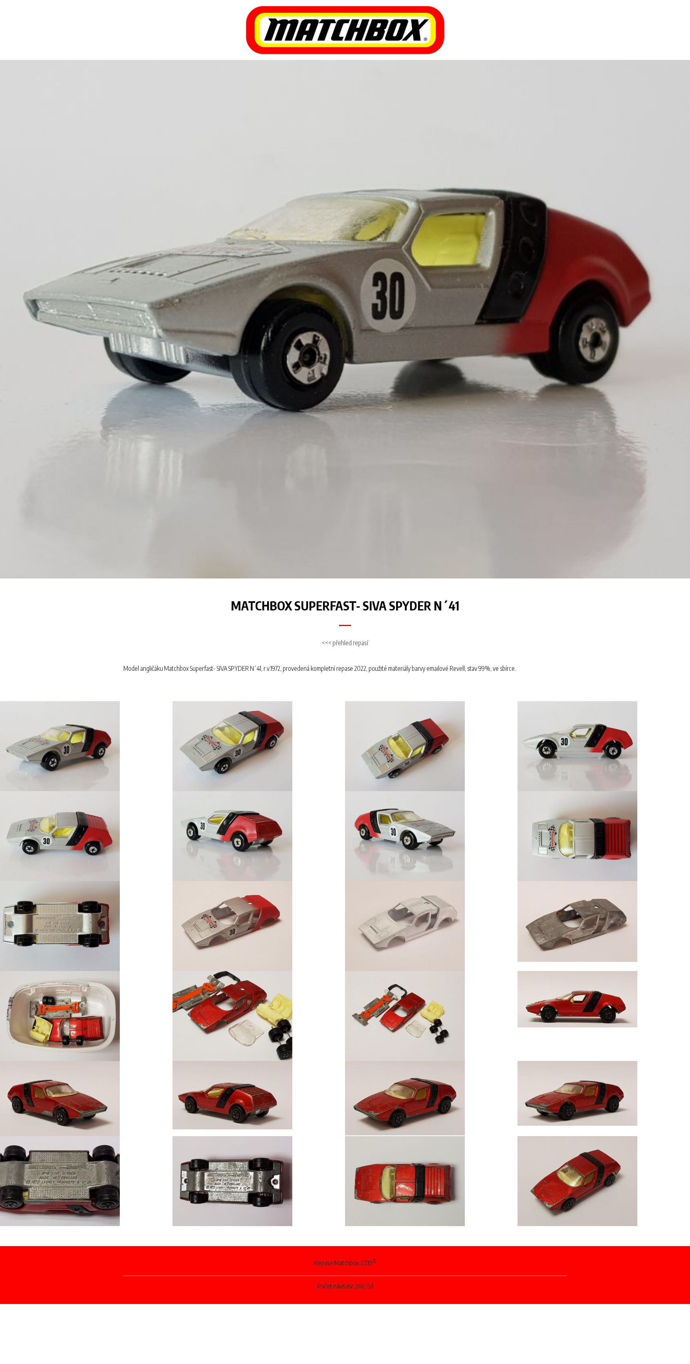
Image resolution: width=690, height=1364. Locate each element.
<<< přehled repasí (345, 643)
